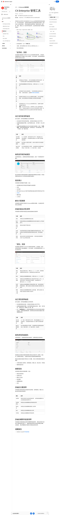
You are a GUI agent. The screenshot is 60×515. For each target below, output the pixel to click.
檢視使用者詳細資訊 (53, 21)
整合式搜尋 (5, 38)
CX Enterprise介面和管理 (24, 7)
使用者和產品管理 (6, 28)
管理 (2, 21)
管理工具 (4, 31)
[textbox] (5, 12)
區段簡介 (51, 24)
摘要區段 (51, 38)
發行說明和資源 (4, 48)
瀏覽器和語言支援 (6, 26)
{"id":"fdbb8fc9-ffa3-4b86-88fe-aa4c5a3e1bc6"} (25, 15)
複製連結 (57, 12)
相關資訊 (51, 45)
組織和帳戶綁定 (6, 33)
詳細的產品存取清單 (53, 29)
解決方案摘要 (51, 26)
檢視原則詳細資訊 (52, 36)
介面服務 (3, 43)
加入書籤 (52, 12)
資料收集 (3, 45)
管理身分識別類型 (35, 92)
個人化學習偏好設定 (6, 40)
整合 (3, 36)
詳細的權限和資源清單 (53, 43)
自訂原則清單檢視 (52, 33)
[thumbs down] (34, 513)
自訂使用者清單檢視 (53, 19)
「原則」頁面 (51, 31)
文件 (16, 7)
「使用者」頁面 (52, 17)
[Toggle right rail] (49, 4)
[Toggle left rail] (10, 4)
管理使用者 (26, 431)
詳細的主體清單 (52, 40)
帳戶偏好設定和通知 (6, 24)
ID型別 (18, 192)
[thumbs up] (31, 513)
